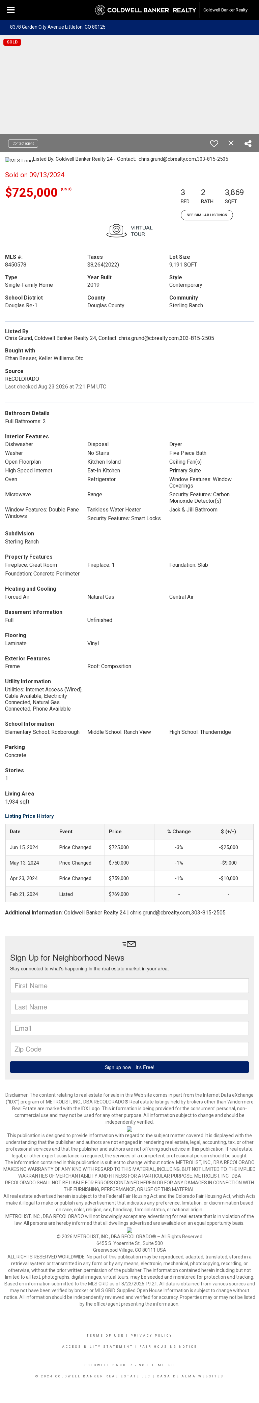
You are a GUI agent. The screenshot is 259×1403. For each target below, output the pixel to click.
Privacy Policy (152, 1335)
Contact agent (23, 143)
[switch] (214, 143)
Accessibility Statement (97, 1346)
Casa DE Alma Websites (190, 1376)
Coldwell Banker (109, 1365)
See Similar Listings (206, 215)
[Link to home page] (145, 10)
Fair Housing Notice (168, 1346)
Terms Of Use (105, 1335)
